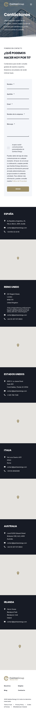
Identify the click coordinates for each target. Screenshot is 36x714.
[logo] (14, 678)
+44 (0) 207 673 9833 (14, 319)
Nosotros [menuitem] (7, 686)
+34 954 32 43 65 (13, 232)
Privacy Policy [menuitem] (19, 704)
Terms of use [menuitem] (8, 704)
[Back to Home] (14, 4)
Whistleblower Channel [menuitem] (20, 707)
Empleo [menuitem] (20, 686)
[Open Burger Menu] (31, 4)
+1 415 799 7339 (12, 395)
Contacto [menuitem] (21, 690)
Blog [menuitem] (5, 690)
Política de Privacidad (19, 181)
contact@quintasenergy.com (17, 228)
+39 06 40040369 (13, 471)
